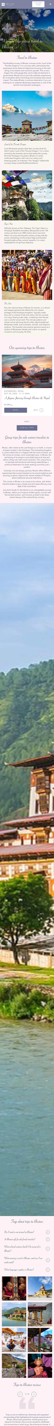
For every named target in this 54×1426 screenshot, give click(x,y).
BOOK (15, 410)
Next (27, 421)
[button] (27, 1232)
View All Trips (27, 428)
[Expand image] (14, 1288)
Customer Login (38, 3)
